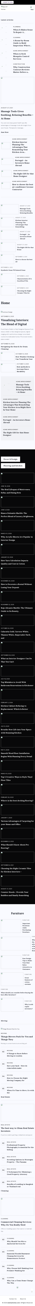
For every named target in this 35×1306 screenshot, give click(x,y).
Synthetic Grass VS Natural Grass (13, 270)
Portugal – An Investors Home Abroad (22, 163)
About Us (23, 1299)
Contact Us (13, 1299)
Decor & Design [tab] (10, 459)
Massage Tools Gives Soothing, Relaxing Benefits (26, 211)
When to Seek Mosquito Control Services (21, 56)
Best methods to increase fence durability (23, 369)
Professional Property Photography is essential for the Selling (20, 1147)
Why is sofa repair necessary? (29, 1006)
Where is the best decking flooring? (17, 800)
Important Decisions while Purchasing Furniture (26, 928)
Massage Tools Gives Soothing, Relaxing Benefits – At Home (17, 115)
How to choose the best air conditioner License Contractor (22, 187)
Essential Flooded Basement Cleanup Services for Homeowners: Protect (18, 1256)
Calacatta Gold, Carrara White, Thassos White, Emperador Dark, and (16, 634)
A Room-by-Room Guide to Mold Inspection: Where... (22, 43)
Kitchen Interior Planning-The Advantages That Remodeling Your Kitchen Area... (20, 147)
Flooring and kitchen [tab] (13, 466)
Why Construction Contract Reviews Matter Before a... (21, 69)
